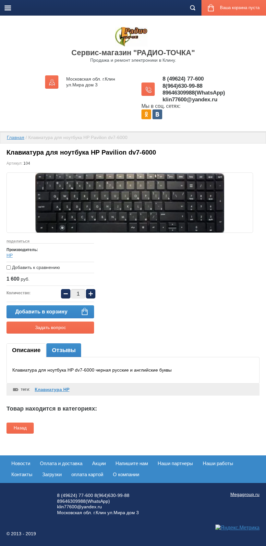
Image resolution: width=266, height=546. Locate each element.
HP (9, 255)
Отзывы (64, 350)
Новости (20, 463)
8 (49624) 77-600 (183, 79)
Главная (15, 137)
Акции (99, 463)
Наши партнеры (175, 463)
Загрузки (52, 474)
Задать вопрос (50, 327)
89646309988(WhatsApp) (194, 93)
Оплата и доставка (61, 463)
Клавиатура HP (52, 389)
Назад (20, 427)
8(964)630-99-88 (182, 86)
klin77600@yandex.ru (190, 99)
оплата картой (87, 474)
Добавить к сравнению (35, 267)
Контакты (21, 474)
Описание (26, 350)
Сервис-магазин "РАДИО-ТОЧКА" (133, 52)
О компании (126, 474)
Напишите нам (131, 463)
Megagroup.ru (245, 494)
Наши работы (218, 463)
